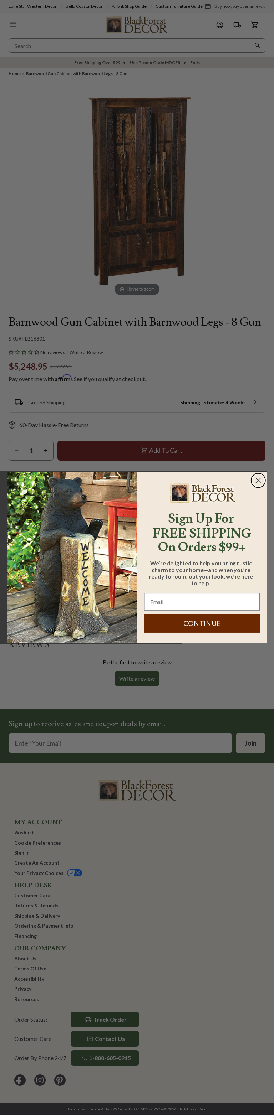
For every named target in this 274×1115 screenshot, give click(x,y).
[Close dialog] (258, 480)
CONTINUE (202, 623)
